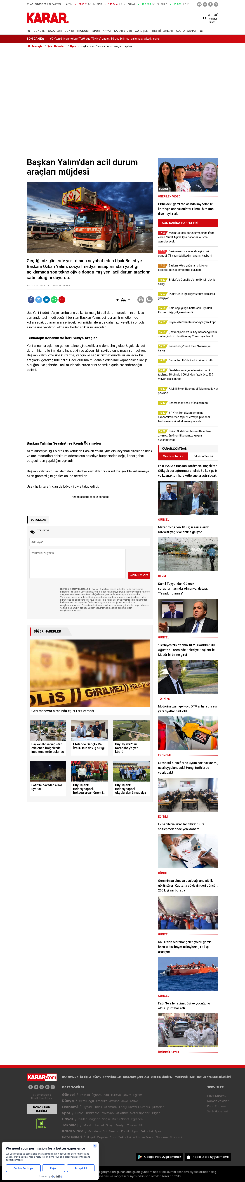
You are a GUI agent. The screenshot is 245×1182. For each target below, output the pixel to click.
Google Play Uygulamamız (162, 1157)
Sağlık (106, 1119)
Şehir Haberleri (217, 1111)
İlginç (135, 1131)
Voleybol (108, 1113)
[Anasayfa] (29, 30)
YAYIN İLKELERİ (112, 1077)
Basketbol (93, 1113)
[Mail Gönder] (61, 299)
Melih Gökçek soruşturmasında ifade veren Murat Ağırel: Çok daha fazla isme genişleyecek (106, 38)
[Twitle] (38, 299)
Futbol (79, 1113)
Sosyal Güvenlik (139, 1107)
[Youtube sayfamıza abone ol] (41, 1087)
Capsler (102, 1137)
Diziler (82, 1119)
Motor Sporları (140, 1113)
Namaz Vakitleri (218, 1101)
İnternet (98, 1125)
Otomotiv (110, 1107)
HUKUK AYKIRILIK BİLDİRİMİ (214, 1077)
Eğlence (137, 1119)
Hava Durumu (216, 1096)
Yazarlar (55, 30)
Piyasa (87, 1107)
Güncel (39, 30)
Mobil (87, 1125)
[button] (117, 300)
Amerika (101, 1101)
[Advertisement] (122, 75)
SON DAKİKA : (36, 38)
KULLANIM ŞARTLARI (136, 1077)
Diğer (156, 1113)
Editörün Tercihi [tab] (203, 456)
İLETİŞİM (85, 1077)
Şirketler (158, 1107)
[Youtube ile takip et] (199, 4)
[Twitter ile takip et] (216, 4)
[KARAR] (48, 17)
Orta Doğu (86, 1101)
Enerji (123, 1107)
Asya (124, 1101)
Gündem (94, 1131)
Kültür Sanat (186, 30)
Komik (125, 1131)
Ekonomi (83, 30)
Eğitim (137, 1095)
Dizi (104, 1131)
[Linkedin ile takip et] (47, 1087)
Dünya (69, 30)
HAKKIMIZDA (70, 1077)
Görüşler (142, 30)
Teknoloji (70, 1125)
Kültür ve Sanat (143, 1137)
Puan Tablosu (216, 1106)
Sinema (114, 1131)
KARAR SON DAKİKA (41, 1109)
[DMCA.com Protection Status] (41, 1124)
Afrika (134, 1101)
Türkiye (116, 1095)
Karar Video (123, 30)
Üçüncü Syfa (100, 1095)
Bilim (142, 1125)
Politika (85, 1095)
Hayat (107, 30)
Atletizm (122, 1113)
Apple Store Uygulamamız (210, 1157)
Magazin (94, 1119)
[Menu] (200, 30)
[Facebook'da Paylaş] (31, 299)
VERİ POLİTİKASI (185, 1077)
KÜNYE (97, 1077)
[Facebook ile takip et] (210, 4)
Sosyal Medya (115, 1125)
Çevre (127, 1095)
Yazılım (132, 1125)
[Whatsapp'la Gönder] (54, 299)
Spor (96, 30)
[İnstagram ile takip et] (205, 4)
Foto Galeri (72, 1137)
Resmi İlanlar (162, 30)
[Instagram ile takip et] (53, 1087)
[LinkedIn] (46, 299)
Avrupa (114, 1101)
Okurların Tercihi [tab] (173, 456)
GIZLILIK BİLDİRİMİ (162, 1077)
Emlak (97, 1107)
